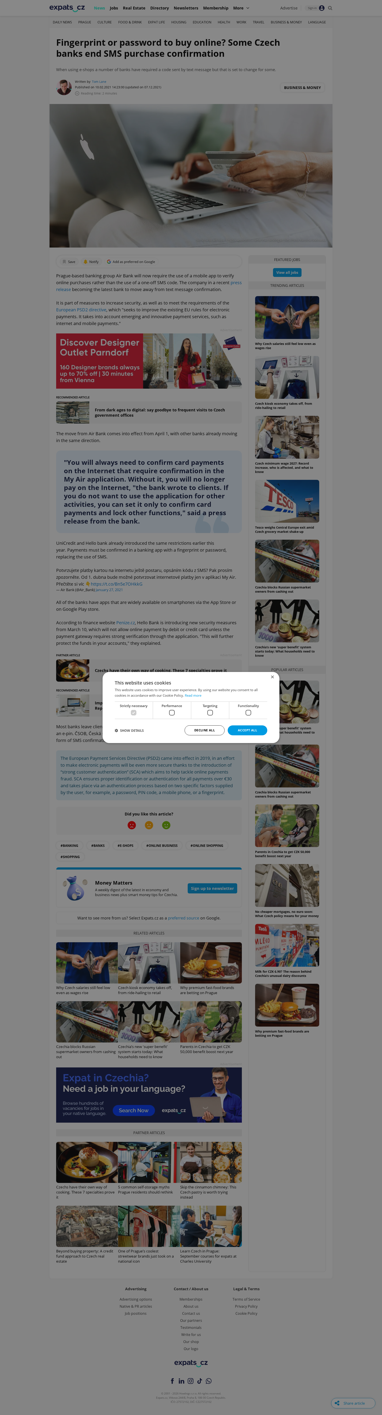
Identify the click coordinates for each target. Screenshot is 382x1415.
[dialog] (191, 707)
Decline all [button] (204, 730)
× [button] (272, 677)
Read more (193, 695)
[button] (129, 730)
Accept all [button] (247, 730)
